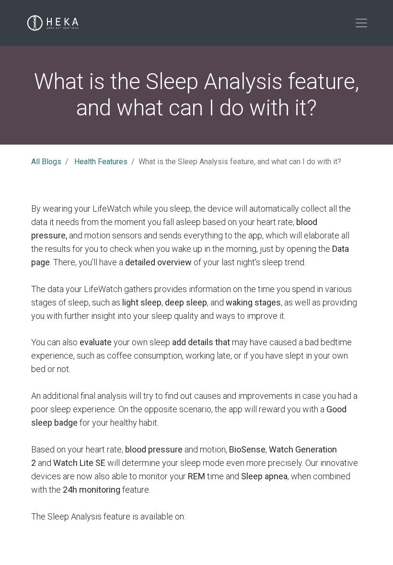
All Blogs (46, 161)
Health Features (100, 161)
